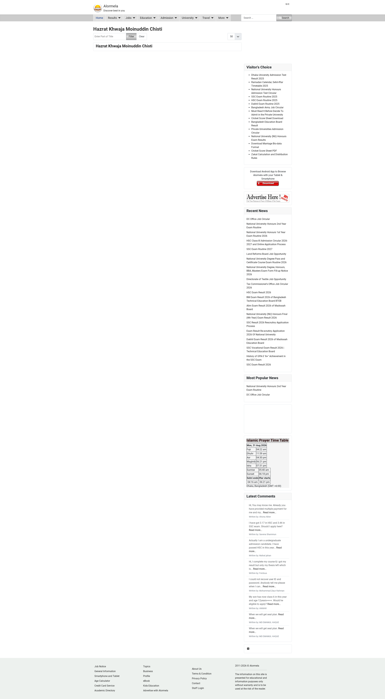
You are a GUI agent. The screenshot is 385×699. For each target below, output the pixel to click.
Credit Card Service (104, 685)
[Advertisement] (167, 93)
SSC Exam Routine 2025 (264, 96)
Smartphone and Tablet (106, 676)
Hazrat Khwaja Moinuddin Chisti (124, 46)
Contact (196, 683)
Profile (146, 676)
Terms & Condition (201, 673)
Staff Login (198, 688)
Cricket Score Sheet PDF (264, 150)
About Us (197, 668)
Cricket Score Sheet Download (267, 118)
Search (285, 17)
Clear (141, 36)
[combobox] (259, 17)
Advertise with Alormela (155, 690)
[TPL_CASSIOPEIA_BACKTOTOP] (380, 693)
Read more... (269, 512)
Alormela (110, 6)
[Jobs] (133, 18)
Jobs (128, 17)
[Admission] (175, 18)
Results (112, 17)
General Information (105, 671)
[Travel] (212, 18)
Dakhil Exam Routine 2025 (265, 103)
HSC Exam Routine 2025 (264, 100)
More (221, 17)
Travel (206, 17)
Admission (167, 17)
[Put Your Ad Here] (267, 198)
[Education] (154, 18)
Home (99, 17)
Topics (146, 666)
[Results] (119, 18)
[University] (195, 18)
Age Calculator (102, 680)
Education (146, 17)
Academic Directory (104, 690)
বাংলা (287, 4)
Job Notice (100, 666)
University (188, 17)
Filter (131, 36)
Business (148, 671)
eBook (146, 680)
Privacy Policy (199, 678)
